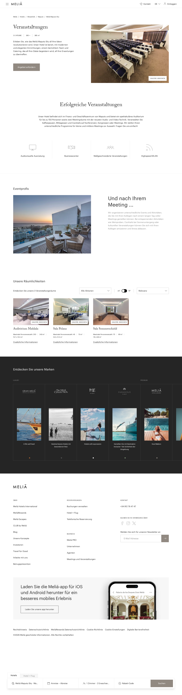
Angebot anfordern (26, 67)
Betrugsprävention (22, 564)
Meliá (15, 17)
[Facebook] (122, 523)
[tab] (13, 675)
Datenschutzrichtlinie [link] (39, 629)
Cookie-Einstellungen (115, 629)
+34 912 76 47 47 (128, 506)
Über (15, 500)
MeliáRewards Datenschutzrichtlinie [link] (68, 629)
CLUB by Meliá (20, 525)
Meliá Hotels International (25, 506)
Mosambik (31, 17)
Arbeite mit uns (20, 557)
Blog (15, 532)
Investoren (18, 545)
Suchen (161, 683)
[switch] (124, 290)
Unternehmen (73, 546)
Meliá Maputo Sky (52, 17)
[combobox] (158, 4)
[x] (134, 523)
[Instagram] (128, 523)
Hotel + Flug (72, 513)
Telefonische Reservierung (79, 519)
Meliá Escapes (19, 519)
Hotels (22, 17)
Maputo (40, 17)
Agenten (71, 553)
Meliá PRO (71, 540)
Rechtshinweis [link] (20, 629)
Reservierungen (74, 500)
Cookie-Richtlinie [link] (95, 629)
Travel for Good (20, 551)
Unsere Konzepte (21, 538)
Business (71, 534)
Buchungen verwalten (77, 506)
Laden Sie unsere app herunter (39, 609)
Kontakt (124, 500)
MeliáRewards (19, 513)
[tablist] (91, 675)
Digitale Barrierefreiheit (138, 629)
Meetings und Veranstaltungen (81, 559)
